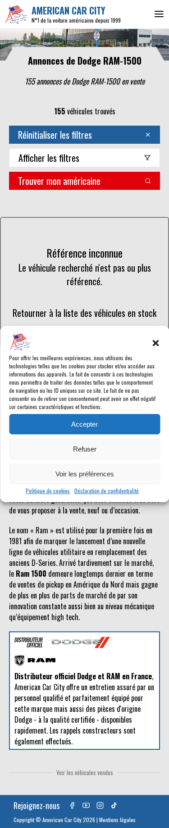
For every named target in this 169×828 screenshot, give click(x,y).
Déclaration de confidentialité (106, 490)
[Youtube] (86, 805)
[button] (155, 343)
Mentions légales (117, 819)
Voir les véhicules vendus (84, 772)
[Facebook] (72, 805)
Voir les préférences (84, 474)
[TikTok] (114, 805)
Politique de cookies (48, 490)
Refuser (84, 449)
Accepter (84, 424)
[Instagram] (100, 805)
